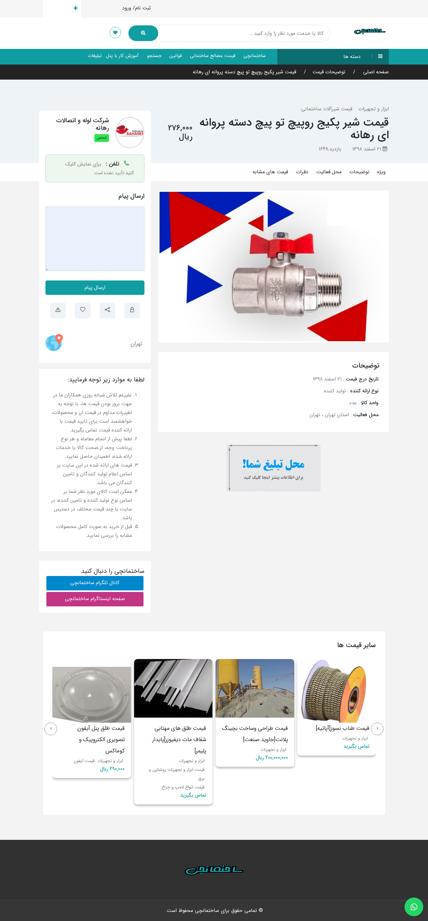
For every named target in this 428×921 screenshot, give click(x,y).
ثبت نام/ (142, 8)
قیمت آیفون (165, 760)
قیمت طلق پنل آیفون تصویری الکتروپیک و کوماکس (182, 739)
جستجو (154, 56)
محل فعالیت (329, 172)
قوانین (176, 56)
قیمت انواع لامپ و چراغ (264, 787)
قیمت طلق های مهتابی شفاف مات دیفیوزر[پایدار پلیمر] (261, 739)
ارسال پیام (95, 287)
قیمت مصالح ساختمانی (212, 56)
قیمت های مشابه (270, 172)
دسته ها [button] (352, 56)
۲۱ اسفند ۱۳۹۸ (367, 149)
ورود (126, 8)
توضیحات (359, 172)
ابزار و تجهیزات (373, 109)
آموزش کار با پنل (122, 56)
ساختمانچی (254, 56)
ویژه (381, 172)
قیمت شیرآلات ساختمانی (326, 109)
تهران (136, 343)
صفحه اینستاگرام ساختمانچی (95, 599)
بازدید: (330, 149)
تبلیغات (95, 56)
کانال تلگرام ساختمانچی (94, 583)
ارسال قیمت (58, 9)
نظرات (302, 172)
